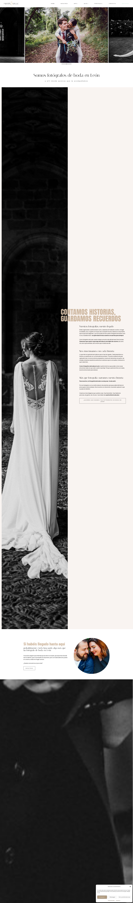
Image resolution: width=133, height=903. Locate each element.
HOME (53, 3)
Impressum (118, 900)
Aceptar (102, 897)
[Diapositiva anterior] (1, 35)
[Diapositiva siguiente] (132, 35)
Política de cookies (111, 900)
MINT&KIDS (125, 3)
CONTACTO (112, 3)
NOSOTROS (64, 3)
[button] (130, 886)
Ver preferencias (124, 897)
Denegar (112, 897)
